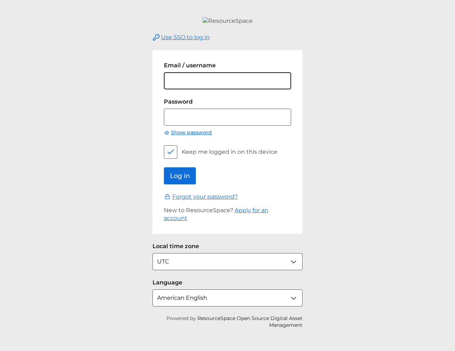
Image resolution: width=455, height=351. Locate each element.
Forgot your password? (205, 196)
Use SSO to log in (185, 37)
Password (178, 101)
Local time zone (175, 246)
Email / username (190, 65)
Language (167, 282)
